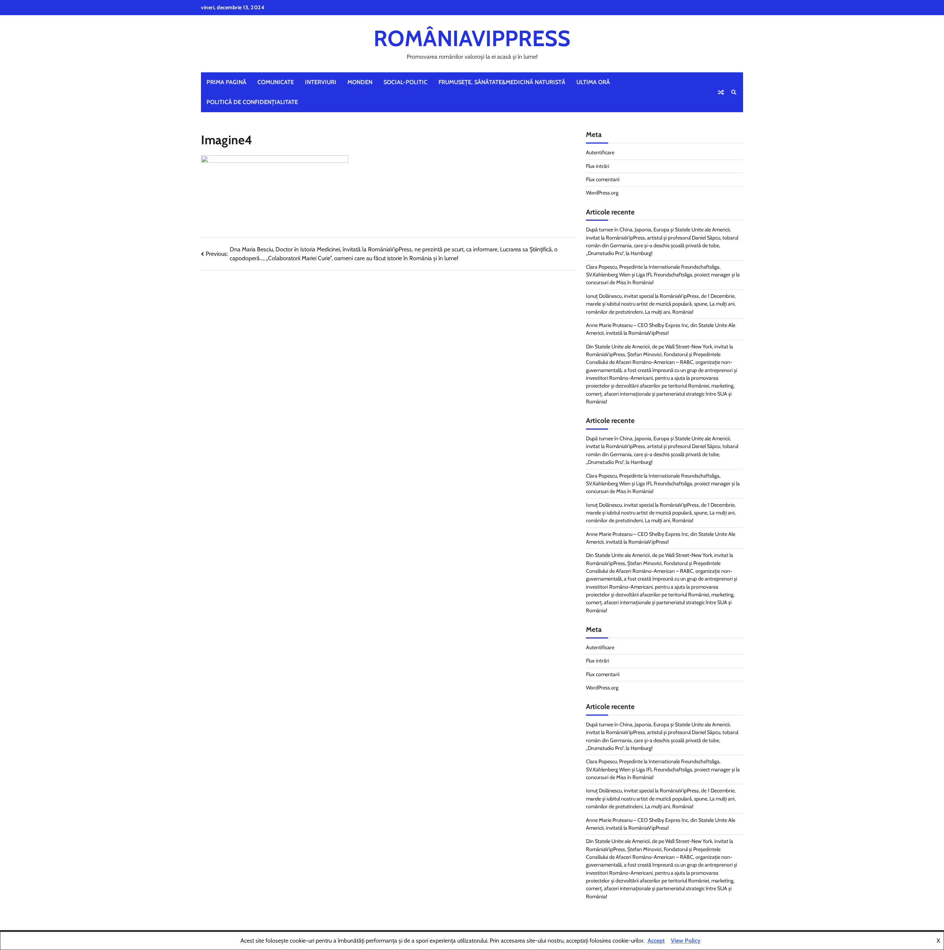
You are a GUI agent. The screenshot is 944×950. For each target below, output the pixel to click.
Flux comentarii (603, 179)
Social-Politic (405, 82)
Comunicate (275, 82)
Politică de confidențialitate (252, 102)
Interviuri (320, 82)
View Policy (686, 940)
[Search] (733, 92)
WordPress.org (602, 192)
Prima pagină (226, 82)
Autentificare (600, 152)
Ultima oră (593, 82)
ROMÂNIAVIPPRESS (472, 38)
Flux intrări (597, 166)
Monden (359, 82)
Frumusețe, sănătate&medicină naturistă (501, 82)
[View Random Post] (720, 92)
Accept (656, 940)
